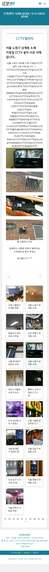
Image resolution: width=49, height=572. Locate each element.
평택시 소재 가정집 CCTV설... (34, 392)
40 (18, 519)
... (47, 519)
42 (26, 519)
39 (14, 519)
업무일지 (35, 552)
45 (39, 519)
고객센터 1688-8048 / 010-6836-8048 (24, 15)
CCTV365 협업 (16, 552)
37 (5, 519)
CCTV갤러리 (24, 38)
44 (34, 519)
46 (43, 519)
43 (30, 519)
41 (22, 519)
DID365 (26, 552)
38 (9, 519)
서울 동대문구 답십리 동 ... (13, 452)
